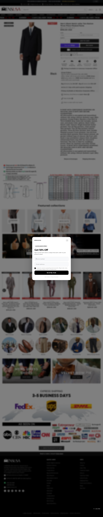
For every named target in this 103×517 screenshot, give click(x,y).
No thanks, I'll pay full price (51, 276)
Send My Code (51, 272)
